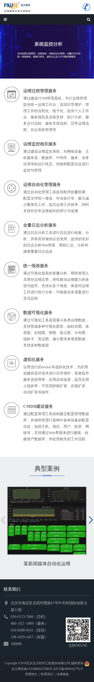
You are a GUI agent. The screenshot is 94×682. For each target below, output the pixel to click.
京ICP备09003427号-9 (68, 669)
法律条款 (62, 674)
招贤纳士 (31, 674)
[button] (3, 520)
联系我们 (47, 674)
